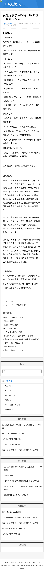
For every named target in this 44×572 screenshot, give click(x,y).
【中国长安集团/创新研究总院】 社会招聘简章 (21, 339)
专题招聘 (10, 395)
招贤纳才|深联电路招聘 (13, 332)
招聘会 (9, 400)
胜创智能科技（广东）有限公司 (16, 495)
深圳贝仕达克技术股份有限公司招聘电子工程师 (22, 336)
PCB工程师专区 (8, 23)
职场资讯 (9, 409)
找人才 (9, 391)
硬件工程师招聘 (10, 347)
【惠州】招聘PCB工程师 (13, 350)
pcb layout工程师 (10, 328)
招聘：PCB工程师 (18, 305)
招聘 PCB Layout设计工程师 (13, 433)
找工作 (9, 386)
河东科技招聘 (9, 321)
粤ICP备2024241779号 (8, 565)
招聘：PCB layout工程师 (13, 317)
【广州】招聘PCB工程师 (13, 343)
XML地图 (38, 565)
